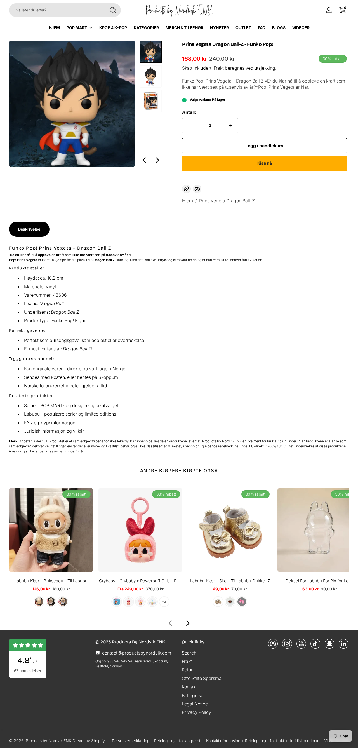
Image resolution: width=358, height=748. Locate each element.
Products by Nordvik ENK (48, 740)
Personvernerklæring (130, 740)
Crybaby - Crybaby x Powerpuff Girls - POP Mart (140, 581)
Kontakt (189, 687)
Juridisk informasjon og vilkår (54, 431)
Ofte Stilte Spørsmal (202, 678)
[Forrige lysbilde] (144, 160)
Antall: (189, 112)
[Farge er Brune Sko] (230, 601)
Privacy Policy (196, 712)
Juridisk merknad (304, 740)
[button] (186, 189)
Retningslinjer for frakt (264, 740)
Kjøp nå (264, 163)
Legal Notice (195, 704)
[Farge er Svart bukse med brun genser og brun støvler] (39, 601)
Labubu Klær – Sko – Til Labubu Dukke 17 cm (230, 581)
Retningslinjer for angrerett (177, 740)
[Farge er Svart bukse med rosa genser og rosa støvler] (51, 601)
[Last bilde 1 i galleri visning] (151, 52)
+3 (164, 601)
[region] (85, 104)
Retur (187, 669)
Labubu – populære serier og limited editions (70, 414)
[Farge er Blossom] (128, 601)
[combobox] (56, 10)
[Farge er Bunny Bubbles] (152, 601)
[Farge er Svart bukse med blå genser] (62, 601)
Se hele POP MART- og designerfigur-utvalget (71, 405)
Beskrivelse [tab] (29, 229)
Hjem (187, 200)
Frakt (219, 68)
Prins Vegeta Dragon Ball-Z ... (229, 200)
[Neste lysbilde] (157, 160)
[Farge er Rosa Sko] (241, 601)
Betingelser (193, 695)
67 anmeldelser (27, 670)
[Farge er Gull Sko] (218, 601)
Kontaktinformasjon (223, 740)
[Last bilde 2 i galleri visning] (151, 76)
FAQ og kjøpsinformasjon (49, 422)
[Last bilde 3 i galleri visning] (151, 101)
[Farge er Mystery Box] (116, 601)
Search (189, 652)
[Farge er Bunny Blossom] (140, 601)
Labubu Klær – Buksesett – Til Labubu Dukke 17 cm (51, 581)
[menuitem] (222, 652)
